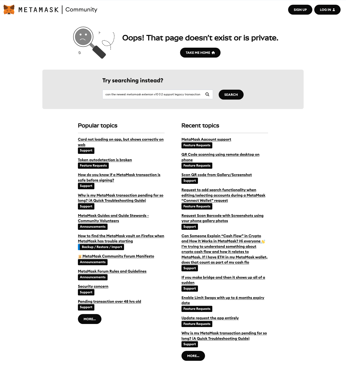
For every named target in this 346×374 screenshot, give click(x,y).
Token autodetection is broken (105, 160)
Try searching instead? (132, 80)
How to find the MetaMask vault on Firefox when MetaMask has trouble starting (121, 239)
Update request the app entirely (210, 318)
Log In (325, 10)
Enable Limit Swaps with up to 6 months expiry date (222, 300)
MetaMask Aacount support (206, 139)
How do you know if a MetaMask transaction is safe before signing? (119, 177)
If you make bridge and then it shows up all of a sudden (223, 280)
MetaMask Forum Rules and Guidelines (112, 271)
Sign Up (300, 10)
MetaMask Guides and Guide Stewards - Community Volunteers (113, 218)
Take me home (198, 52)
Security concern (93, 286)
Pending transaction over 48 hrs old (109, 301)
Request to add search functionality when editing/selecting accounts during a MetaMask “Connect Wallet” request (223, 195)
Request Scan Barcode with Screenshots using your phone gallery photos (222, 218)
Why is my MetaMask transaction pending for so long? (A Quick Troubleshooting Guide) (120, 198)
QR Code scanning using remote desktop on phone (220, 157)
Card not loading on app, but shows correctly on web (121, 142)
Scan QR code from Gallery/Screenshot (216, 174)
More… (90, 319)
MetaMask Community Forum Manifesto (118, 256)
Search (231, 94)
